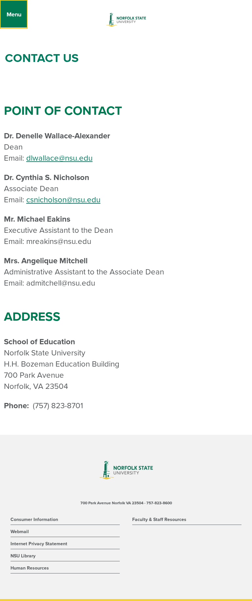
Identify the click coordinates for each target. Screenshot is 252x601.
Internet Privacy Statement (38, 544)
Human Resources (29, 568)
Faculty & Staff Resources (159, 519)
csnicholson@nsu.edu (63, 200)
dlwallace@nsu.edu (59, 158)
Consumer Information (34, 519)
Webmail (19, 531)
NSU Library (22, 556)
